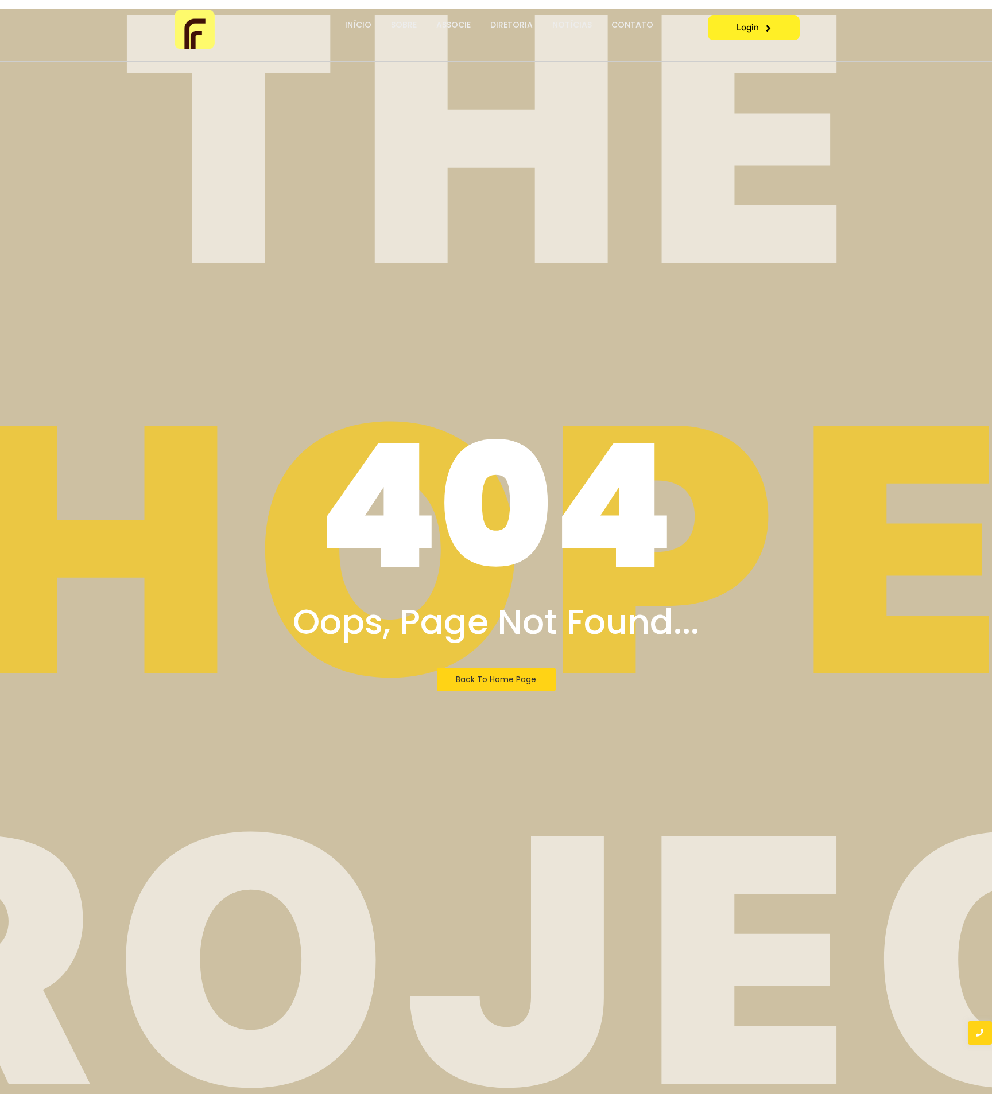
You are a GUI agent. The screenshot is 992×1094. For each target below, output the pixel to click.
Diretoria (511, 24)
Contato (632, 24)
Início (358, 24)
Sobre (404, 24)
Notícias (572, 24)
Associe (453, 24)
